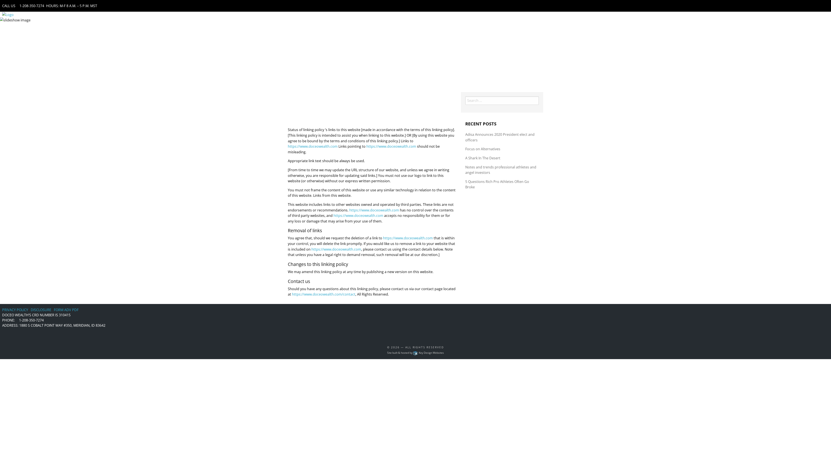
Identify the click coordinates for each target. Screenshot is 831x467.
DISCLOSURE (41, 309)
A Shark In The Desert (482, 158)
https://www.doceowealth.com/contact (323, 294)
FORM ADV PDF (66, 309)
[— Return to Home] (8, 14)
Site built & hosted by (415, 353)
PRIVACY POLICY (15, 309)
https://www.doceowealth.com (313, 146)
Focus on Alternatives (482, 149)
